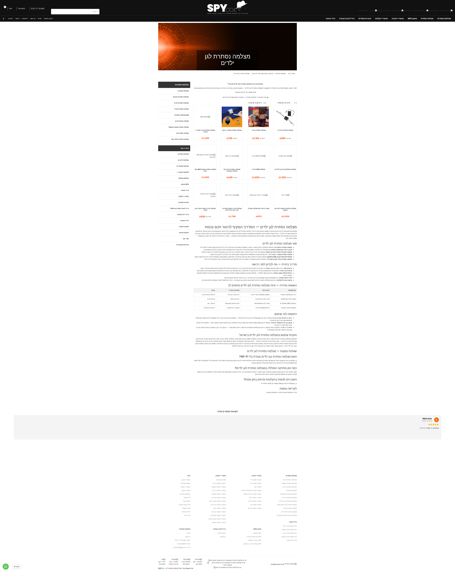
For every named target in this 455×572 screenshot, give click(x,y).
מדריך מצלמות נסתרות (289, 392)
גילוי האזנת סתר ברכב (290, 533)
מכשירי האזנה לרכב (255, 497)
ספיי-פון (186, 239)
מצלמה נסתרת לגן (182, 133)
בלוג (188, 476)
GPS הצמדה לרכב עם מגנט (252, 544)
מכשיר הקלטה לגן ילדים (218, 505)
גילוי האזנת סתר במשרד (289, 529)
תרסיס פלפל (186, 512)
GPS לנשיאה (257, 533)
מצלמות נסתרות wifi (181, 115)
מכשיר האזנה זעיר (255, 505)
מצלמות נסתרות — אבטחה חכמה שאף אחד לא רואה (269, 73)
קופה (10, 8)
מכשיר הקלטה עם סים (218, 512)
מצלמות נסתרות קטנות (181, 97)
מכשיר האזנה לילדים (254, 501)
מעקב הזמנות (48, 18)
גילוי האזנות (184, 220)
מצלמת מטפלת (183, 178)
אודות (39, 18)
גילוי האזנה (330, 18)
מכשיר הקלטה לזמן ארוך (218, 515)
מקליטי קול (186, 501)
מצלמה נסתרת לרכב (182, 121)
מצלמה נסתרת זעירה (290, 508)
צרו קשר (187, 537)
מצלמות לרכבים (183, 160)
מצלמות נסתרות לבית (181, 103)
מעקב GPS (412, 18)
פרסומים (25, 18)
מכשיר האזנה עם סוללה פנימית (251, 490)
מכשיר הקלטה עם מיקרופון (217, 519)
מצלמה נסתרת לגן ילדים (289, 512)
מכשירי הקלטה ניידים (219, 490)
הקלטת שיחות (184, 233)
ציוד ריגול (187, 515)
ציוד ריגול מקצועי (183, 214)
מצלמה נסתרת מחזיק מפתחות (287, 515)
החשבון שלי (22, 8)
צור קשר (32, 18)
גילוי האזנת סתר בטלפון (289, 537)
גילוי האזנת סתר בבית (290, 526)
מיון (295, 103)
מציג (264, 103)
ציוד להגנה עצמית (347, 18)
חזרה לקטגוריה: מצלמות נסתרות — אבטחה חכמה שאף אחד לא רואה (244, 97)
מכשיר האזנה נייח (255, 483)
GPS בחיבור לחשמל (254, 540)
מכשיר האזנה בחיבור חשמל (252, 494)
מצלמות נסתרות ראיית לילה (288, 501)
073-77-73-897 (38, 8)
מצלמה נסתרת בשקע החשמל (179, 127)
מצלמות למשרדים (183, 166)
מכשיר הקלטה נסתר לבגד (217, 501)
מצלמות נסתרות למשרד (289, 483)
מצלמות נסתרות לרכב (289, 487)
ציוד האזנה (185, 190)
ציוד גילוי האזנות (292, 540)
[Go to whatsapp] (6, 567)
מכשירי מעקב (185, 480)
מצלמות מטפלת (291, 490)
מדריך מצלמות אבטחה (273, 392)
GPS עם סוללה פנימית (254, 537)
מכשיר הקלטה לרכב (219, 508)
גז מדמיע (223, 537)
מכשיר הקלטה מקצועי (219, 522)
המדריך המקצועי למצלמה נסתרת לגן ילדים (260, 88)
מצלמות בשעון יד (183, 172)
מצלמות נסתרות (444, 18)
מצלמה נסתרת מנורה (181, 109)
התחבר (10, 18)
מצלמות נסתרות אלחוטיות (288, 494)
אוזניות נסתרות (364, 18)
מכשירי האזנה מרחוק (254, 508)
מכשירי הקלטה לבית (219, 483)
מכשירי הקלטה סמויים (219, 494)
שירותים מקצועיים (182, 245)
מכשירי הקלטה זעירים (219, 497)
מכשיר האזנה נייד (255, 480)
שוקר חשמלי (186, 508)
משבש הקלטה (184, 226)
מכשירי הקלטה (381, 18)
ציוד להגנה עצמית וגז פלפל (179, 208)
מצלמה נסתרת (427, 18)
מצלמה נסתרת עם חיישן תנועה (287, 505)
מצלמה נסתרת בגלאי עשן (180, 139)
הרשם (17, 18)
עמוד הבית (291, 73)
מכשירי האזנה (398, 18)
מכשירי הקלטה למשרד (218, 487)
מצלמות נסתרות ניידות (289, 497)
